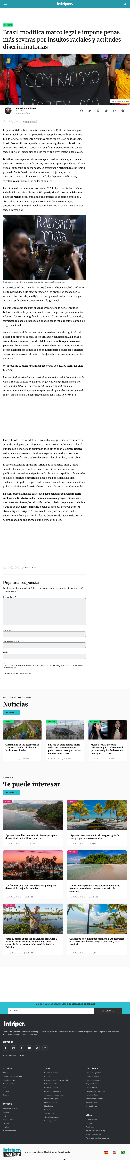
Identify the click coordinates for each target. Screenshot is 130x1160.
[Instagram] (13, 1047)
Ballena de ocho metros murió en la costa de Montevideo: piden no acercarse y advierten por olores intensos (64, 749)
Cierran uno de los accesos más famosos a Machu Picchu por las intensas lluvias (22, 747)
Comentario (9, 597)
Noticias (8, 25)
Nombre (7, 630)
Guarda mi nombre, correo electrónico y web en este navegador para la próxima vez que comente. (43, 666)
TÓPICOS (7, 1104)
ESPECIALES (92, 1068)
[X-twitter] (21, 1047)
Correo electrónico (12, 641)
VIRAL (47, 1068)
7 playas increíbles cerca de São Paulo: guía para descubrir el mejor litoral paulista (31, 837)
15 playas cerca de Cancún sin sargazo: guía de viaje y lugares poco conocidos (94, 837)
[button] (5, 4)
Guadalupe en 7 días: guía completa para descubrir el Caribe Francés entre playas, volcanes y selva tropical (96, 941)
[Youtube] (29, 1047)
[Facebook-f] (5, 1047)
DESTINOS (8, 1068)
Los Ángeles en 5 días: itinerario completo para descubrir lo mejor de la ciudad (30, 887)
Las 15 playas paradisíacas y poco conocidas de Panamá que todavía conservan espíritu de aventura (94, 888)
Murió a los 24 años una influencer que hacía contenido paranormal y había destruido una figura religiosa (107, 749)
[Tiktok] (44, 1047)
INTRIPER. (23, 1055)
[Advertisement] (44, 417)
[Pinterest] (37, 1047)
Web (5, 652)
